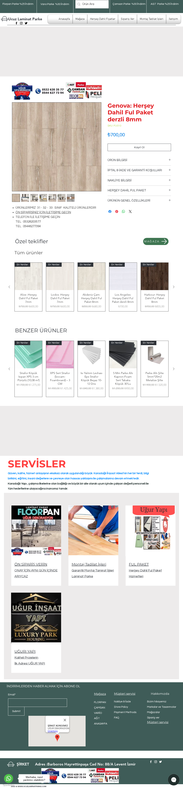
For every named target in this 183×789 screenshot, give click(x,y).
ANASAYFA (100, 723)
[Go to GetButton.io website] (8, 785)
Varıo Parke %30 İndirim (55, 4)
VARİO (98, 713)
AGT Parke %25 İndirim (165, 4)
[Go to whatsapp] (8, 778)
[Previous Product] (9, 287)
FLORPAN (100, 702)
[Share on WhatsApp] (123, 211)
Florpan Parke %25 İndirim (18, 4)
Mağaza (100, 694)
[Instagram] (21, 23)
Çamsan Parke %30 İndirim (129, 4)
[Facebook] (16, 23)
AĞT (97, 718)
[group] (91, 287)
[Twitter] (26, 23)
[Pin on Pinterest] (117, 211)
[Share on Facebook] (110, 211)
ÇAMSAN (99, 707)
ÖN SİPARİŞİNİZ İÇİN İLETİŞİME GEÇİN (43, 212)
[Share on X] (130, 211)
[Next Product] (174, 287)
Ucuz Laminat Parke (25, 19)
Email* (12, 694)
